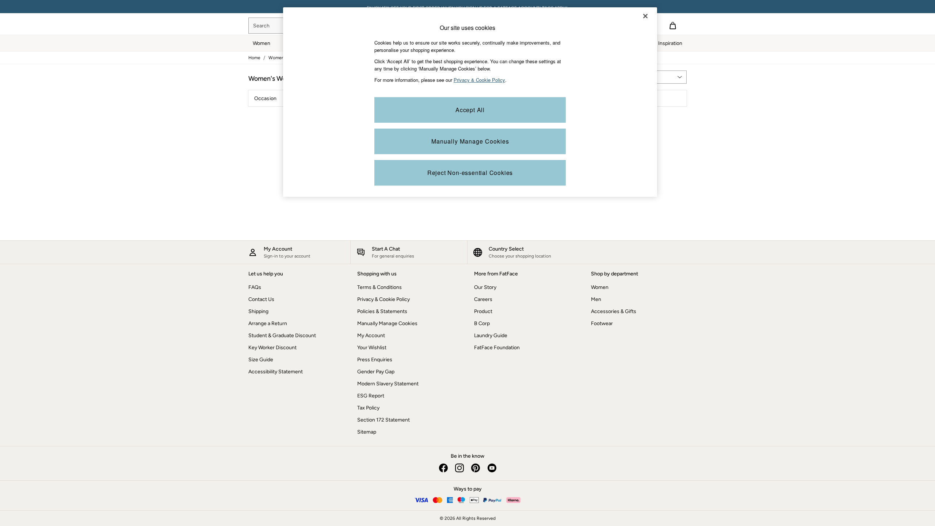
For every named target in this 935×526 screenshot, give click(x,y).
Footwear (602, 323)
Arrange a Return (267, 323)
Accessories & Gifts (613, 311)
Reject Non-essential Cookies (470, 172)
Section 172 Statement (383, 420)
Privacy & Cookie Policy (383, 299)
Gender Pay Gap (375, 372)
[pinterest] (476, 468)
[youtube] (492, 468)
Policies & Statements (382, 311)
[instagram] (459, 468)
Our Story (485, 287)
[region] (470, 102)
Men (596, 299)
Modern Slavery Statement (388, 384)
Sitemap (366, 432)
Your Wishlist (371, 347)
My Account (371, 335)
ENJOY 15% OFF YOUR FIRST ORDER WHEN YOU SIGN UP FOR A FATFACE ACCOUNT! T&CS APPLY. (467, 6)
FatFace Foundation (497, 347)
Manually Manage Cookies (387, 323)
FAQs (254, 287)
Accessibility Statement (275, 372)
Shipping (258, 311)
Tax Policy (368, 408)
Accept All (470, 110)
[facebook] (443, 468)
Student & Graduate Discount (282, 335)
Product (483, 311)
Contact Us (261, 299)
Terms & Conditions (379, 287)
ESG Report (370, 396)
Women (599, 287)
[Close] (645, 16)
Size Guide (260, 360)
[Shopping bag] (673, 26)
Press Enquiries (374, 360)
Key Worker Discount (272, 347)
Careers (483, 299)
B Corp (482, 323)
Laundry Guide (490, 335)
